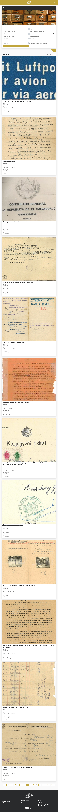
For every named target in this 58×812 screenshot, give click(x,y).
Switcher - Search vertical (54, 50)
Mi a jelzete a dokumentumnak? (9, 40)
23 (22, 784)
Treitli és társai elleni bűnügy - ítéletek (15, 403)
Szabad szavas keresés (7, 26)
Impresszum (40, 800)
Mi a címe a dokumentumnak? (9, 31)
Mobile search (54, 2)
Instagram (45, 805)
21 (15, 784)
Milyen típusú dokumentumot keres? (36, 31)
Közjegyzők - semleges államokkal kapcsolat (17, 101)
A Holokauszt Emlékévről (25, 800)
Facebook (38, 805)
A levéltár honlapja (6, 803)
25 (28, 785)
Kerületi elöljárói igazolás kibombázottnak (17, 768)
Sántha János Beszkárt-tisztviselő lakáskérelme (19, 585)
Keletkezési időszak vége (34, 36)
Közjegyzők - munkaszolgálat (12, 525)
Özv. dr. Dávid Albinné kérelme (13, 342)
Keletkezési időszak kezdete (8, 36)
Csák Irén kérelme (8, 162)
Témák (21, 802)
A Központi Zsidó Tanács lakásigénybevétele (17, 282)
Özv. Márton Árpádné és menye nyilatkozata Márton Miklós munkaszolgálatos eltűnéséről (23, 464)
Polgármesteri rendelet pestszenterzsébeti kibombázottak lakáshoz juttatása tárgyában (28, 646)
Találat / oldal (49, 54)
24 (25, 784)
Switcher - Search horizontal (52, 50)
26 (31, 784)
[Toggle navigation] (3, 2)
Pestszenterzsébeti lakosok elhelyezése (15, 707)
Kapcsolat (40, 802)
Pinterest (48, 805)
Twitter (41, 805)
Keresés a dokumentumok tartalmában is (39, 43)
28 (37, 784)
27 (34, 784)
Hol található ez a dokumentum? (35, 26)
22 (19, 784)
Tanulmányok (23, 804)
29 (40, 784)
